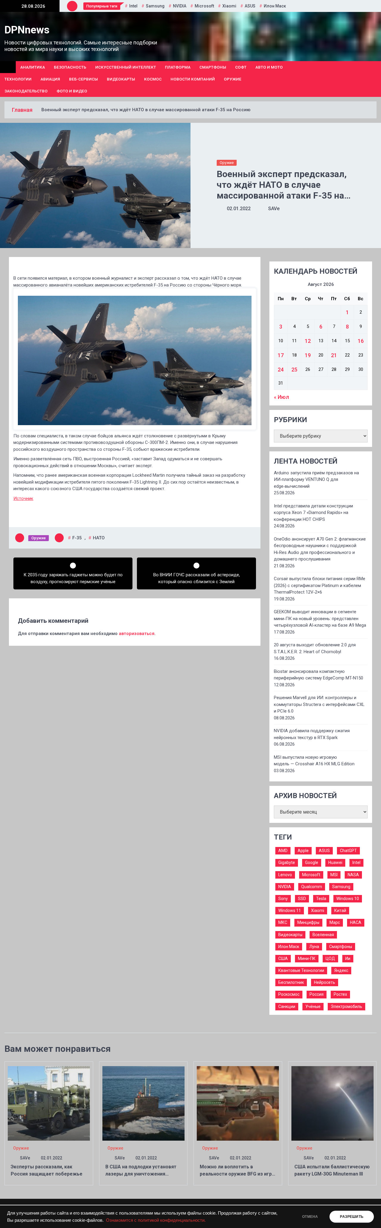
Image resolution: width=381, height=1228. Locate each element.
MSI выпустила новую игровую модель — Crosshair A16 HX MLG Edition (314, 761)
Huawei (335, 862)
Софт (240, 67)
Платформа (177, 67)
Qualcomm (311, 886)
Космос (153, 79)
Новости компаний (193, 79)
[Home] (8, 67)
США (283, 958)
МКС (282, 922)
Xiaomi (229, 6)
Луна (314, 946)
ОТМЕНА (310, 1217)
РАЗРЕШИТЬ (351, 1217)
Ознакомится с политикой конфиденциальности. (156, 1220)
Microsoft (204, 6)
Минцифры (308, 922)
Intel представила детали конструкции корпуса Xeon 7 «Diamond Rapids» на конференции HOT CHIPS (313, 512)
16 (361, 341)
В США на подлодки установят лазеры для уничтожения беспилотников (141, 1174)
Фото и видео (72, 91)
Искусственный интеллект (125, 67)
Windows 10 (347, 898)
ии (347, 958)
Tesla (321, 898)
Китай (340, 910)
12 (308, 341)
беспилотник (291, 982)
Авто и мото (269, 67)
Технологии (18, 79)
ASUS (250, 6)
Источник (23, 498)
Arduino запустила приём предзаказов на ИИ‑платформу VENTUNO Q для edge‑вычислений (316, 479)
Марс (335, 922)
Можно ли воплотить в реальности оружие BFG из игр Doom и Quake (236, 1174)
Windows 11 (289, 910)
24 (281, 369)
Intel (133, 6)
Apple (303, 850)
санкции (286, 1006)
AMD (283, 850)
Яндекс (341, 970)
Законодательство (26, 91)
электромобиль (346, 1006)
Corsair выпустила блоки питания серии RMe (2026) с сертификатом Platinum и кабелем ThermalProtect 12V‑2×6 (319, 585)
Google (311, 862)
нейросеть (324, 982)
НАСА (355, 922)
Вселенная (323, 934)
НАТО (99, 538)
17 (281, 355)
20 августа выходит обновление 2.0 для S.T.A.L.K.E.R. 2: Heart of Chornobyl (315, 648)
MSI (334, 874)
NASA (353, 874)
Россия (317, 994)
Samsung (155, 6)
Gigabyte (286, 862)
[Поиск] (374, 79)
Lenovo (285, 874)
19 (308, 355)
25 (294, 369)
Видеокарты (121, 79)
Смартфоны (212, 67)
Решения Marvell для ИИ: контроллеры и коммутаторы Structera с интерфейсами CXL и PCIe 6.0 (319, 704)
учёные (313, 1006)
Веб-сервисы (83, 79)
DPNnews (26, 30)
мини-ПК (307, 958)
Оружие (232, 79)
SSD (302, 898)
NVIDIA (179, 6)
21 (334, 355)
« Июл (281, 397)
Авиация (50, 79)
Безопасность (70, 67)
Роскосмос (288, 994)
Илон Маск (275, 6)
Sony (283, 898)
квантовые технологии (301, 970)
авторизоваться (136, 633)
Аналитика (32, 67)
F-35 (77, 538)
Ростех (340, 994)
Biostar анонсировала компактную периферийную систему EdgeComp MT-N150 (318, 675)
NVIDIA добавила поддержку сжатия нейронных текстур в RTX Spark (312, 734)
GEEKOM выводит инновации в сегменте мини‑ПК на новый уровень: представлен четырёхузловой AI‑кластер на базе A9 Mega (320, 618)
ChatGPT (348, 850)
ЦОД (330, 958)
